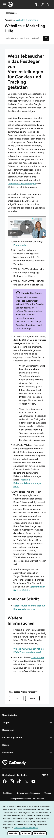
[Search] (46, 38)
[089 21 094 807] (37, 4)
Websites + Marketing (27, 20)
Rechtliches (8, 793)
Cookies (47, 793)
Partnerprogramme (12, 737)
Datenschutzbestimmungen (22, 183)
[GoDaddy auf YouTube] (33, 783)
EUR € (45, 775)
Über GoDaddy (9, 715)
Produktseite (19, 245)
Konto (5, 745)
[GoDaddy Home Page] (14, 762)
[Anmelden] (43, 4)
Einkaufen (7, 752)
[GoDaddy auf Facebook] (4, 783)
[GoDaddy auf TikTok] (19, 783)
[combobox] (24, 38)
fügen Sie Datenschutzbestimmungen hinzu (27, 483)
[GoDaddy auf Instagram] (12, 783)
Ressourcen (8, 730)
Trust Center (37, 657)
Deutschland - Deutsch (13, 775)
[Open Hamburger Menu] (3, 4)
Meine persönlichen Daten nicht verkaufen (27, 799)
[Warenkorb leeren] (49, 5)
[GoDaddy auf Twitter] (26, 783)
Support (6, 722)
